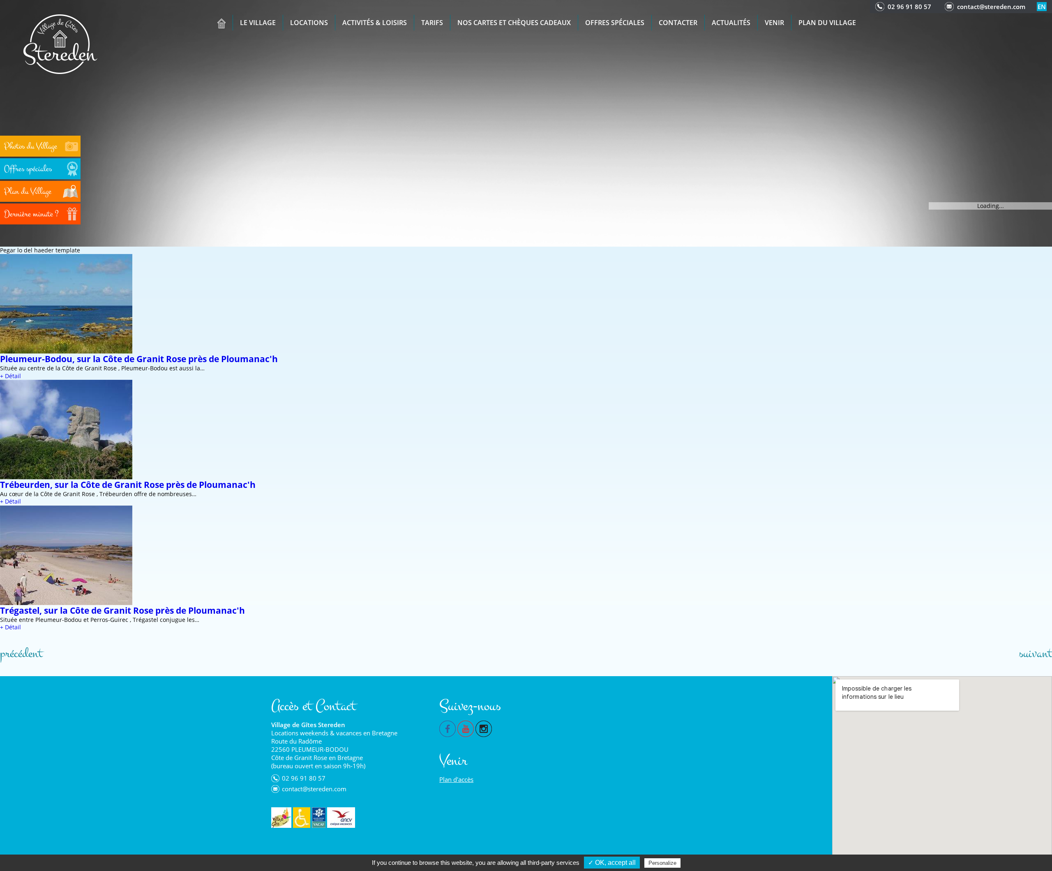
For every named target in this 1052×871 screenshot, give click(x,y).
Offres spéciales (614, 22)
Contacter (678, 22)
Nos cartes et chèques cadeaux (514, 22)
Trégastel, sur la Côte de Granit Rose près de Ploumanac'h (122, 610)
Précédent (21, 653)
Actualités (731, 22)
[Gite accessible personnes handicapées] (301, 817)
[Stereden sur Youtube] (465, 728)
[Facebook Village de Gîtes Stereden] (447, 728)
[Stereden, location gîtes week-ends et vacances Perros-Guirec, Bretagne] (60, 43)
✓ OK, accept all (612, 862)
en (1042, 6)
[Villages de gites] (281, 817)
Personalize (662, 863)
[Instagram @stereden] (483, 728)
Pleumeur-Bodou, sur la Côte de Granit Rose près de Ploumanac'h (139, 359)
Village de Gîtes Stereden (308, 725)
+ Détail (10, 376)
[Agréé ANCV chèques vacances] (341, 817)
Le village (258, 22)
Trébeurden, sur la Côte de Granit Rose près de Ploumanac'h (128, 484)
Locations (309, 22)
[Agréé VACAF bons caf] (318, 817)
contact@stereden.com (991, 6)
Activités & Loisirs (374, 22)
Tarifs (432, 22)
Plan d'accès (456, 779)
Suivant (1035, 653)
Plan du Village (827, 22)
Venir (774, 22)
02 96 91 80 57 (909, 6)
